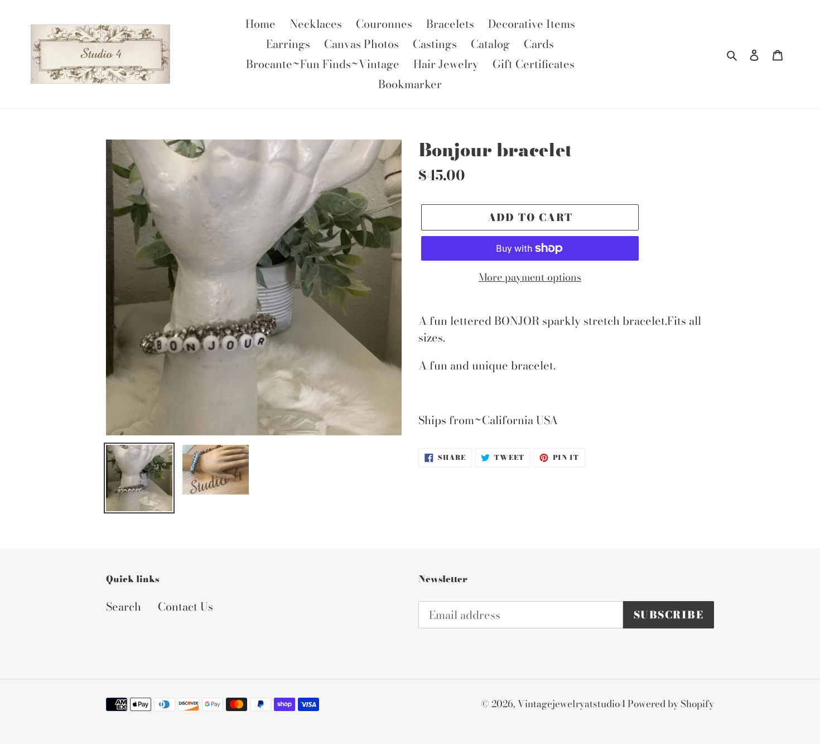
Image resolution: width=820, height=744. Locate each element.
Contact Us (185, 606)
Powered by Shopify (671, 704)
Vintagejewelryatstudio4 (573, 704)
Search (123, 606)
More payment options (530, 277)
